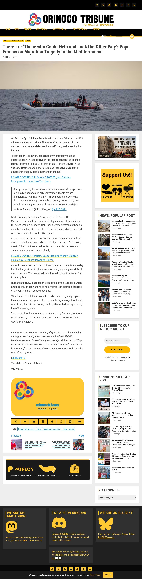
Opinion (27, 29)
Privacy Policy (95, 575)
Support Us (79, 29)
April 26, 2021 (11, 57)
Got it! (108, 575)
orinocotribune (47, 405)
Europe (6, 41)
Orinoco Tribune (79, 552)
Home (7, 29)
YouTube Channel (127, 36)
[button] (111, 36)
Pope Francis (68, 429)
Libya (39, 429)
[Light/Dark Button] (104, 36)
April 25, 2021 (59, 209)
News (17, 29)
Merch (96, 29)
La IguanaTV (18, 357)
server (66, 534)
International (17, 41)
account (32, 540)
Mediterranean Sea (52, 429)
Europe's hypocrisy (26, 429)
